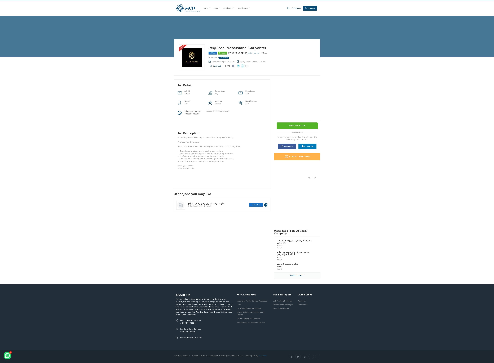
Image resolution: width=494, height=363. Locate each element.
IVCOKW (263, 355)
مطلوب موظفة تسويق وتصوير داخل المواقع (207, 203)
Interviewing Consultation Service (251, 322)
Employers (227, 8)
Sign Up (311, 8)
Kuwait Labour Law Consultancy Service (250, 313)
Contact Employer (299, 156)
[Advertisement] (222, 194)
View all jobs (296, 276)
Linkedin (309, 146)
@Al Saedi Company (237, 53)
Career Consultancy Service (248, 318)
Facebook (288, 146)
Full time (213, 53)
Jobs (216, 8)
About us (302, 301)
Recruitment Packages (283, 305)
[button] (7, 355)
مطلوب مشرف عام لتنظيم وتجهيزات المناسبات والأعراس (293, 253)
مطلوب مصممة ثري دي (287, 264)
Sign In (297, 8)
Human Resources (281, 308)
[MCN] (188, 8)
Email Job (216, 66)
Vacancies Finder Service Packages (252, 301)
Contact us (302, 305)
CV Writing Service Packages (249, 308)
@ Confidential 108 (195, 206)
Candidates (243, 8)
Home (205, 8)
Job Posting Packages (283, 301)
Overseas (222, 53)
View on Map (224, 58)
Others (264, 53)
